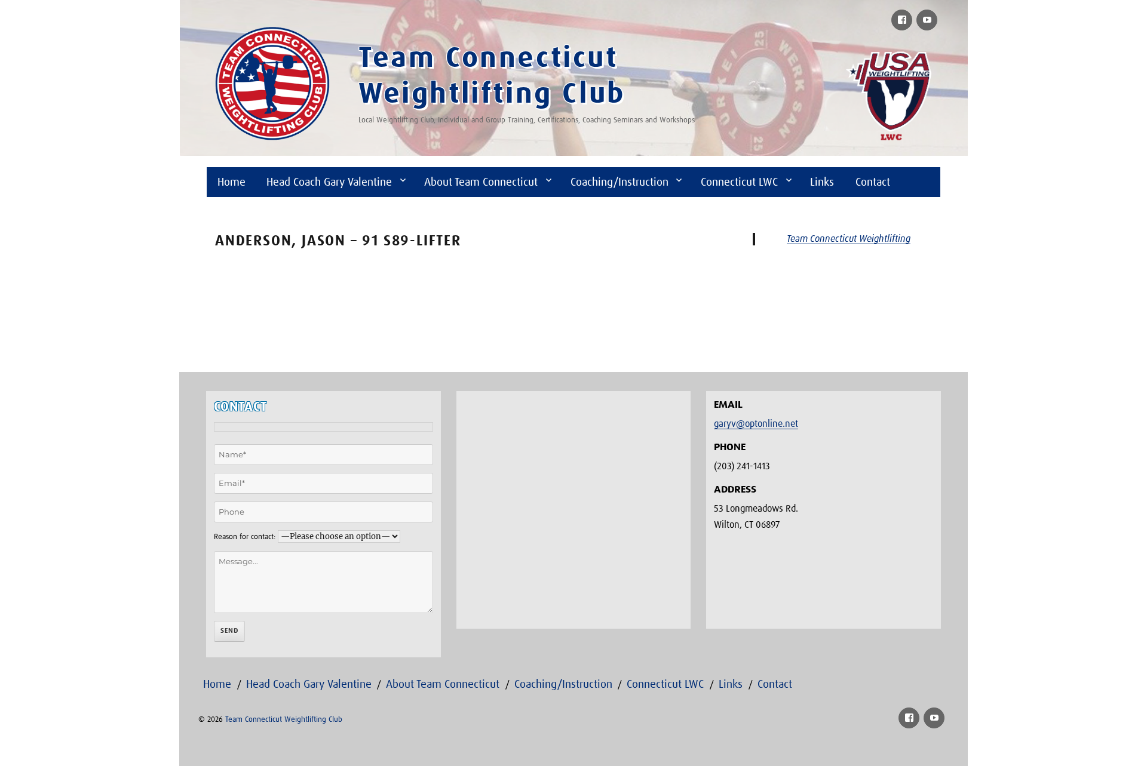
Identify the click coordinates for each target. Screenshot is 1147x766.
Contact (872, 182)
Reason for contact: (244, 537)
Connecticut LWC (739, 182)
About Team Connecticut (481, 182)
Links (822, 182)
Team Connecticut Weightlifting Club (283, 720)
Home (231, 182)
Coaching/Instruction (619, 182)
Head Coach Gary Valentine (329, 182)
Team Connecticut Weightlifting (848, 239)
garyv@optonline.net (756, 424)
